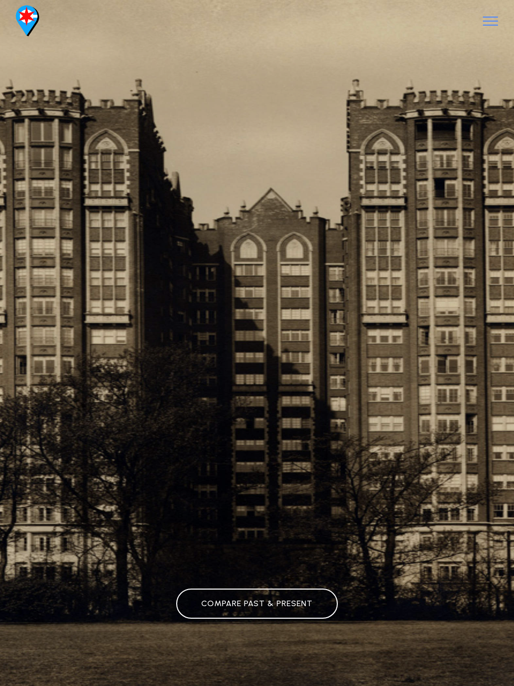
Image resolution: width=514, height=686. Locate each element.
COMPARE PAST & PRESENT (257, 603)
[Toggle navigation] (490, 21)
